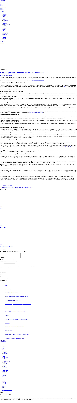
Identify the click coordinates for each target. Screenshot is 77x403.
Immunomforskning (8, 330)
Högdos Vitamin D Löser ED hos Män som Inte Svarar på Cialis (17, 334)
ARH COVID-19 (29, 187)
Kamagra (4, 23)
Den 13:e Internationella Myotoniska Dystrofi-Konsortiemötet (16, 296)
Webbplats (2, 263)
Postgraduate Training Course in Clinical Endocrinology (15, 311)
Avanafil (4, 15)
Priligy (4, 29)
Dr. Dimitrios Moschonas (4, 75)
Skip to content (3, 0)
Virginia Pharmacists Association (38, 80)
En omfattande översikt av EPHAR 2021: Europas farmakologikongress (13, 187)
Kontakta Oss (4, 383)
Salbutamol (5, 32)
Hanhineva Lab (3, 227)
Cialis (4, 19)
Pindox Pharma (4, 396)
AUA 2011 (7, 307)
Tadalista (5, 34)
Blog (2, 39)
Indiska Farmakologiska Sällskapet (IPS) (12, 300)
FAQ (2, 388)
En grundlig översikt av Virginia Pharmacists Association (22, 73)
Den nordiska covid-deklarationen (6, 246)
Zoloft (1, 208)
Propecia (5, 30)
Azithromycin (5, 16)
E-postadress (3, 261)
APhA (65, 86)
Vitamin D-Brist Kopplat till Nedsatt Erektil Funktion (14, 338)
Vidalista (4, 37)
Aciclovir (4, 14)
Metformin (5, 26)
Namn (1, 259)
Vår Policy (3, 387)
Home (3, 11)
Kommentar (2, 257)
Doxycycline (5, 20)
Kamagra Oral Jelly (6, 24)
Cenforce (5, 354)
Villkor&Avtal (4, 386)
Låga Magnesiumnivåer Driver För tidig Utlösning (14, 326)
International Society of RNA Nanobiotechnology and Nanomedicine (18, 304)
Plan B (4, 28)
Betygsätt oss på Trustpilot (7, 390)
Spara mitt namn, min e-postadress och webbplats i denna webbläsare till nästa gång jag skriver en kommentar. (22, 265)
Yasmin (4, 38)
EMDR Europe (7, 323)
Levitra (4, 25)
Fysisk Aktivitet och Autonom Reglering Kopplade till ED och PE (17, 319)
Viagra (4, 35)
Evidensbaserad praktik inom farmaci (36, 112)
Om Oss (3, 381)
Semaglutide (5, 33)
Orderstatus (4, 382)
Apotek (3, 12)
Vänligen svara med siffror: (5, 267)
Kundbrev (3, 385)
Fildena (4, 21)
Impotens (7, 315)
